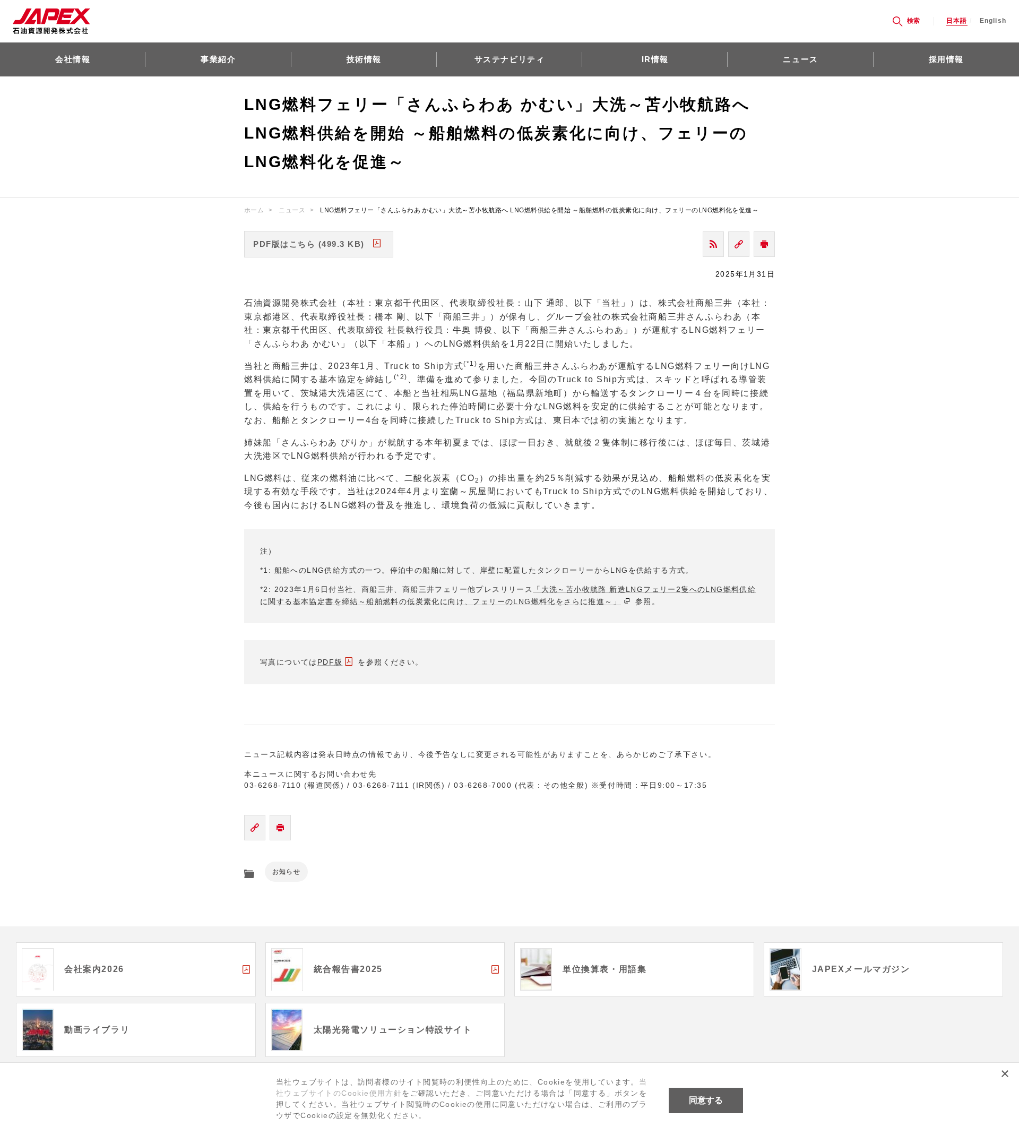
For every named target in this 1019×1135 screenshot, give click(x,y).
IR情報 (655, 59)
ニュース (800, 59)
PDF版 (330, 662)
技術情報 (364, 59)
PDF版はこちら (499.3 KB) (309, 243)
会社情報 (72, 59)
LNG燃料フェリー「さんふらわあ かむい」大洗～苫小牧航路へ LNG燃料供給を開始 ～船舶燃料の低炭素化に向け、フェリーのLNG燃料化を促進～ (539, 210)
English (993, 21)
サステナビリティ (509, 59)
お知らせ (286, 871)
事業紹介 (218, 59)
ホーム (254, 210)
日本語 (957, 21)
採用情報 (946, 59)
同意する (706, 1100)
